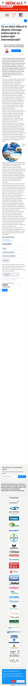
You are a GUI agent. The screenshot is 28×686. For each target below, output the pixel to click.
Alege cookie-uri (20, 681)
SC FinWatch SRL (19, 685)
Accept (13, 681)
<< (25, 20)
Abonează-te (22, 476)
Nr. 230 (11, 24)
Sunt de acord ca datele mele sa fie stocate (7, 274)
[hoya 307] (21, 15)
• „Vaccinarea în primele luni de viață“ (9, 9)
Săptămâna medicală (5, 24)
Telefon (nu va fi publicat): (9, 256)
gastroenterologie (7, 241)
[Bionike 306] (14, 15)
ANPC (25, 685)
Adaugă (5, 290)
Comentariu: (6, 260)
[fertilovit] (7, 15)
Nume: (4, 248)
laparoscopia (6, 239)
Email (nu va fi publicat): (8, 252)
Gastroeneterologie (17, 24)
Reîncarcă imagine (6, 287)
